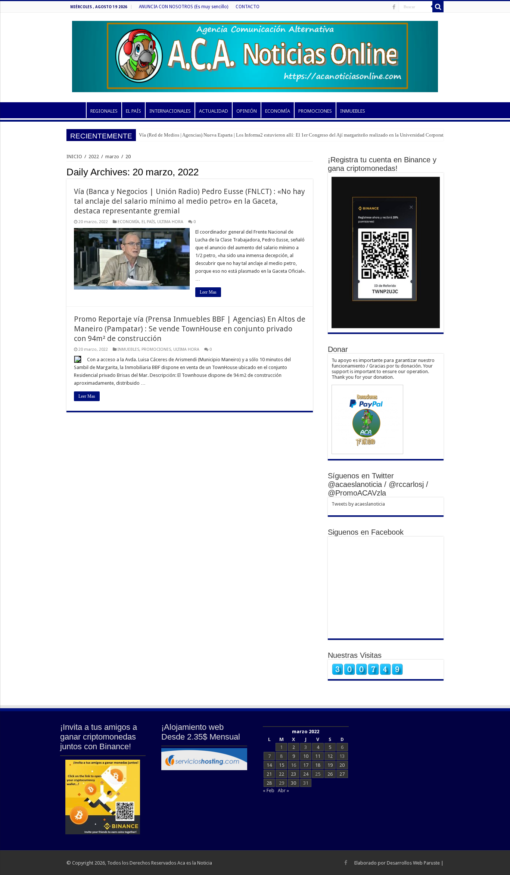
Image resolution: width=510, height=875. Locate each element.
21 (269, 774)
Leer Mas (208, 292)
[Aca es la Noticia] (255, 55)
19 (330, 765)
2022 (93, 156)
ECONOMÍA (277, 111)
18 (317, 765)
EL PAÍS (133, 111)
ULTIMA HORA (170, 221)
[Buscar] (438, 6)
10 (305, 756)
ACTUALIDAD (213, 111)
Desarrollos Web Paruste (413, 863)
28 (269, 783)
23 (293, 774)
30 (293, 783)
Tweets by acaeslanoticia (358, 504)
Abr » (283, 790)
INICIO (76, 110)
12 (330, 756)
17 (305, 765)
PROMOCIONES (315, 111)
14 (269, 765)
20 (342, 765)
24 (305, 774)
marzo (112, 156)
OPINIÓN (246, 111)
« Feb (268, 790)
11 (317, 756)
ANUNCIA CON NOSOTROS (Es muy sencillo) (183, 6)
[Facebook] (394, 7)
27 (342, 774)
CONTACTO (247, 6)
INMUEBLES (352, 111)
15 (281, 765)
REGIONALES (104, 111)
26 (330, 774)
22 (281, 774)
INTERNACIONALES (170, 111)
